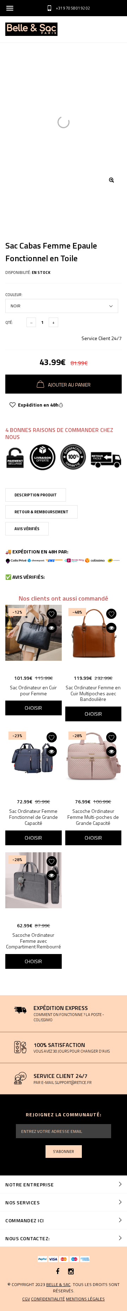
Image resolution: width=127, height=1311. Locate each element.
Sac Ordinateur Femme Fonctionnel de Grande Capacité (33, 817)
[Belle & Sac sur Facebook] (58, 1272)
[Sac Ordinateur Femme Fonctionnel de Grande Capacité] (33, 761)
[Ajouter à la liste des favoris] (12, 405)
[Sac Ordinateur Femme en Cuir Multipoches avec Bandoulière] (93, 638)
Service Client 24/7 (101, 338)
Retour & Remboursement (41, 512)
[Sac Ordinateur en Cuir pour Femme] (33, 638)
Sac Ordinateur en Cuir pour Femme (33, 690)
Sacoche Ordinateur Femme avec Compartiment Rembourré (33, 941)
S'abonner (63, 1151)
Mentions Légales (85, 1299)
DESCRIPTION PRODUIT (35, 495)
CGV (26, 1299)
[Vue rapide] (52, 628)
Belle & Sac (58, 1284)
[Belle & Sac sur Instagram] (71, 1272)
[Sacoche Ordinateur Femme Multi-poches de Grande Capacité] (93, 761)
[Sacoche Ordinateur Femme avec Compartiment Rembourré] (33, 885)
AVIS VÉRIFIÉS (27, 529)
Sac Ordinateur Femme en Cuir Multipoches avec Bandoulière (93, 693)
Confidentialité (48, 1299)
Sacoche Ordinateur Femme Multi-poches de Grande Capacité (93, 817)
